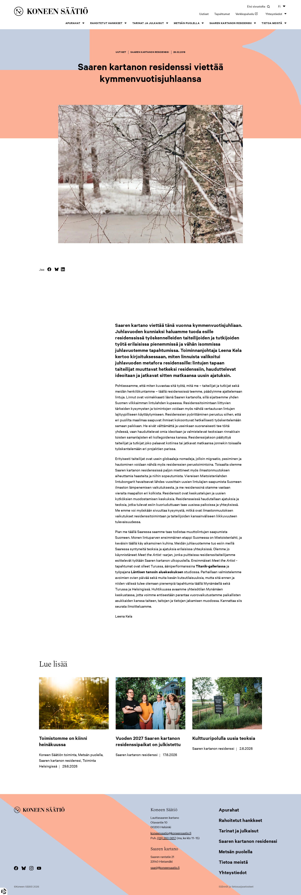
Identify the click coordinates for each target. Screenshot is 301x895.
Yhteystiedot (273, 14)
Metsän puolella (187, 23)
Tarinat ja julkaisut (148, 23)
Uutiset (204, 14)
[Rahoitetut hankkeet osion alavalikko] (125, 23)
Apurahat (72, 23)
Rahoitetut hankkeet (106, 23)
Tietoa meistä (272, 23)
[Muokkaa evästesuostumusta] (3, 891)
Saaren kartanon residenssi (231, 23)
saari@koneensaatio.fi (165, 867)
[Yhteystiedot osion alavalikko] (285, 13)
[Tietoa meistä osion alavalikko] (285, 23)
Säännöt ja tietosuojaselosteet (236, 886)
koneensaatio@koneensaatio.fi (170, 833)
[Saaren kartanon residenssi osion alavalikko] (255, 23)
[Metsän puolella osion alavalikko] (202, 23)
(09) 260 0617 (166, 838)
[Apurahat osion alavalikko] (83, 23)
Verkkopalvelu (248, 13)
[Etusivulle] (72, 12)
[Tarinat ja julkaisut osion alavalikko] (167, 23)
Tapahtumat (222, 14)
